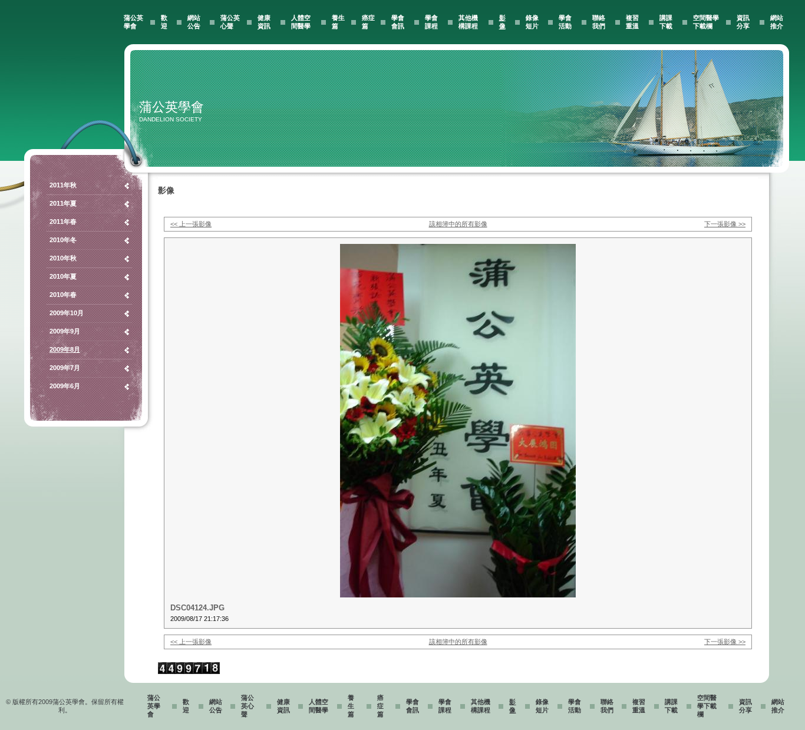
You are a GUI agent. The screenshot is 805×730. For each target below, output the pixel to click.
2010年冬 (63, 239)
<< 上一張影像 (191, 223)
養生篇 (351, 706)
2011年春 (63, 221)
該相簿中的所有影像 (458, 223)
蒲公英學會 (153, 706)
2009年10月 (67, 312)
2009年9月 (65, 331)
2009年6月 (65, 385)
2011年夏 (63, 203)
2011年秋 (63, 185)
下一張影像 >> (724, 223)
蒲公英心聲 (247, 706)
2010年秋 (63, 258)
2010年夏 (63, 276)
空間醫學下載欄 (707, 706)
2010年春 (63, 294)
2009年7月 (65, 367)
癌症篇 (380, 706)
